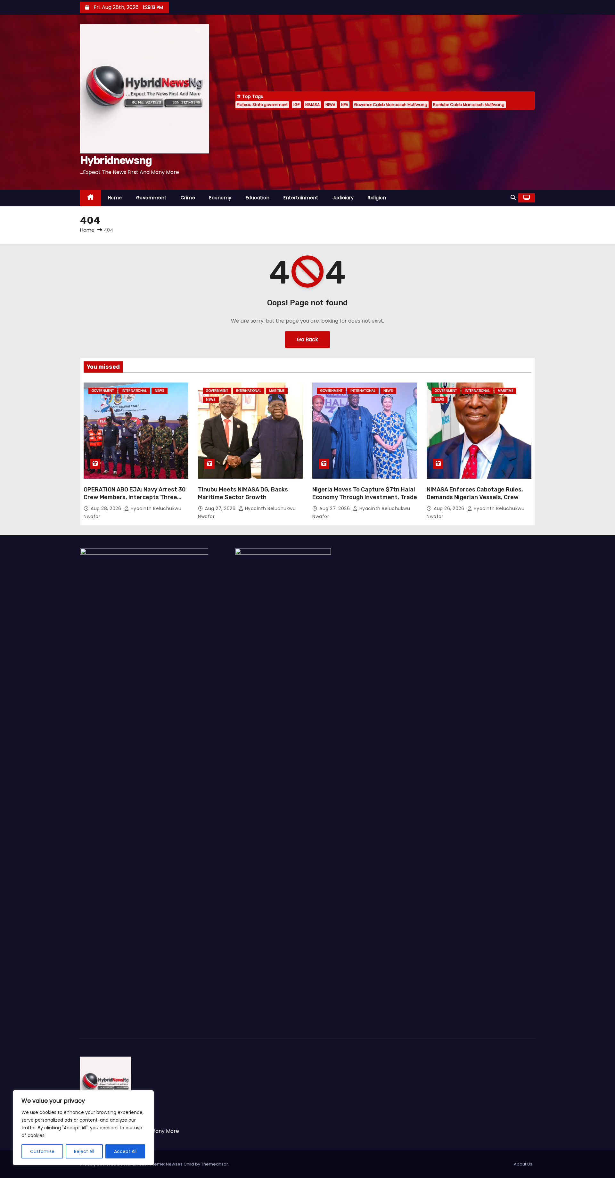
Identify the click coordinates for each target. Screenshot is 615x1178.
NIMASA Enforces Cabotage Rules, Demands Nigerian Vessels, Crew (475, 493)
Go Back (307, 339)
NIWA (330, 104)
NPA (344, 104)
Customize (42, 1151)
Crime (188, 197)
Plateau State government (262, 104)
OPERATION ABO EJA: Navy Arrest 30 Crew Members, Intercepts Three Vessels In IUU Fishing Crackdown (135, 497)
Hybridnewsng (116, 160)
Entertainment (300, 197)
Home (115, 197)
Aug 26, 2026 (450, 508)
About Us (523, 1164)
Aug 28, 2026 (107, 508)
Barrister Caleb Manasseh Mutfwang (468, 104)
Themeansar (214, 1164)
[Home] (90, 198)
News (159, 390)
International (134, 390)
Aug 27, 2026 (221, 508)
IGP (296, 104)
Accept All (125, 1151)
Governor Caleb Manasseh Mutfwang (390, 104)
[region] (83, 1127)
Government (151, 197)
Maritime (276, 390)
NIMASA (312, 104)
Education (258, 197)
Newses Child (180, 1164)
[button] (513, 197)
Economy (220, 197)
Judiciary (343, 197)
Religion (377, 197)
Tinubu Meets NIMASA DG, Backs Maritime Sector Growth (243, 493)
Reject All (84, 1151)
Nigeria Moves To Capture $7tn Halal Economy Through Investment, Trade (364, 493)
